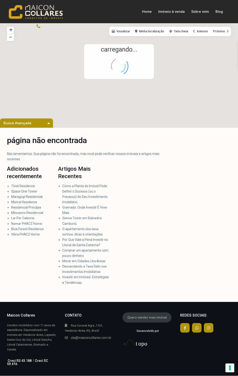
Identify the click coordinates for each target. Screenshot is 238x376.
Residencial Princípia (26, 207)
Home (147, 12)
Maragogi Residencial (27, 197)
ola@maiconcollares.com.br (91, 338)
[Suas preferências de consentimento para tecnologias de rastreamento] (229, 367)
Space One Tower (24, 191)
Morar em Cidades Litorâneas (84, 261)
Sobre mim (200, 12)
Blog (219, 12)
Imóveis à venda (171, 12)
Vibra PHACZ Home (25, 234)
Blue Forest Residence (27, 229)
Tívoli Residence (23, 186)
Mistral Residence (24, 202)
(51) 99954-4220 (56, 26)
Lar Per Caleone (22, 218)
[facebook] (185, 328)
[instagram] (208, 328)
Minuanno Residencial (27, 213)
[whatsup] (197, 328)
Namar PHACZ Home (26, 224)
